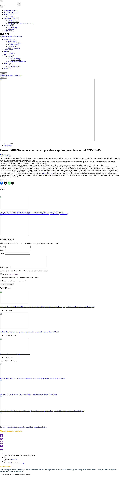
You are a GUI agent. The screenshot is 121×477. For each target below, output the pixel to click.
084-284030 (13, 459)
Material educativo (13, 58)
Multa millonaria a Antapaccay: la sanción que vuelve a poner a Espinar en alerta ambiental (29, 332)
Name (2, 246)
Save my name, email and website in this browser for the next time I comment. (25, 271)
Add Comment (5, 267)
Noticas (6, 51)
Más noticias (11, 53)
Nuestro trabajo (8, 50)
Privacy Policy (13, 274)
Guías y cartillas (16, 60)
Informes (10, 56)
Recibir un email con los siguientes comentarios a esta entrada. (20, 277)
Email (2, 250)
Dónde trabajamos (13, 44)
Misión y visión (12, 46)
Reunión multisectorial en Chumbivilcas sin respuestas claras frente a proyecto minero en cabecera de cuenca (32, 378)
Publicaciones (8, 55)
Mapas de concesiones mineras (17, 61)
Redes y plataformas (14, 48)
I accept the (10, 274)
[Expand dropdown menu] (13, 55)
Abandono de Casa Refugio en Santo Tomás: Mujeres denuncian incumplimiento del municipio (28, 394)
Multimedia (7, 68)
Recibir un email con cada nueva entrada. (14, 281)
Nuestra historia (12, 41)
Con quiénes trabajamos (15, 43)
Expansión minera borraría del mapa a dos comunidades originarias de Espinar (23, 427)
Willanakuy (11, 65)
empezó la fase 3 (48, 173)
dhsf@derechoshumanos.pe (16, 463)
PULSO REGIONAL (14, 66)
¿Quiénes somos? (9, 39)
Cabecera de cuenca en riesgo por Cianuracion (15, 354)
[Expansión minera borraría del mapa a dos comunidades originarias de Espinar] (7, 425)
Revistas (6, 63)
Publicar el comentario (7, 284)
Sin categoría (8, 145)
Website (2, 253)
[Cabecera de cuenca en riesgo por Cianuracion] (14, 350)
